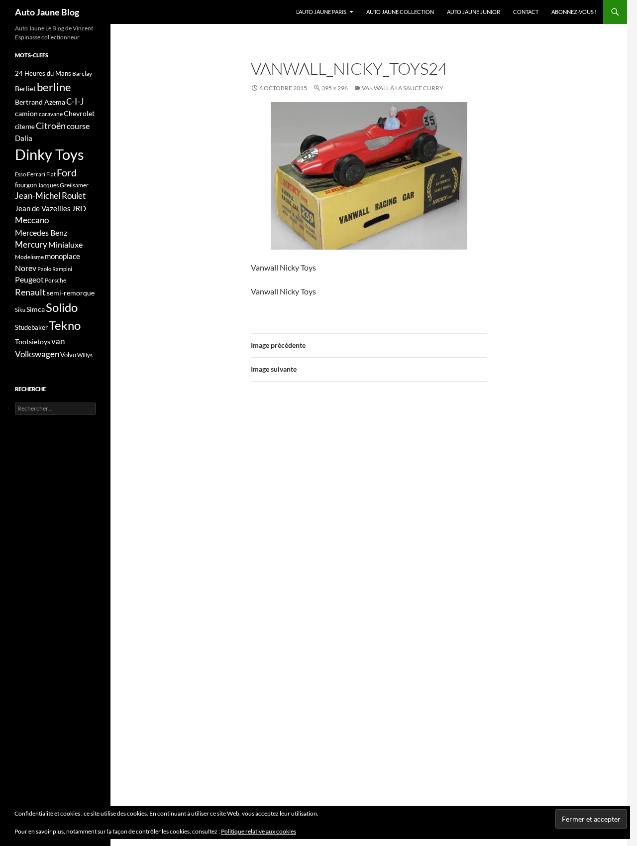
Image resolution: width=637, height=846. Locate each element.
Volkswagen (37, 354)
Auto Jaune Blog (47, 11)
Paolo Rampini (54, 269)
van (58, 341)
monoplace (62, 256)
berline (54, 87)
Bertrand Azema (40, 102)
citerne (25, 127)
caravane (51, 114)
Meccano (32, 220)
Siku (20, 309)
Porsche (55, 280)
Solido (62, 307)
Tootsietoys (32, 341)
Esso (20, 174)
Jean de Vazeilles (43, 208)
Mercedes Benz (41, 232)
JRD (79, 208)
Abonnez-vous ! (574, 11)
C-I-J (75, 101)
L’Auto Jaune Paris (321, 11)
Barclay (82, 73)
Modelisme (29, 257)
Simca (35, 309)
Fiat (51, 174)
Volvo (68, 355)
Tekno (65, 325)
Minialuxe (65, 244)
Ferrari (36, 174)
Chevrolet (79, 113)
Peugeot (29, 279)
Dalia (23, 138)
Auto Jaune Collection (400, 11)
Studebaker (31, 327)
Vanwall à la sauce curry (402, 88)
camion (26, 113)
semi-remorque (71, 292)
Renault (30, 291)
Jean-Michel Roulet (50, 196)
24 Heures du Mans (43, 73)
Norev (25, 268)
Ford (67, 172)
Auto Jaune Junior (473, 11)
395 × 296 (334, 88)
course (78, 126)
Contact (525, 11)
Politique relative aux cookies (258, 831)
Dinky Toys (49, 154)
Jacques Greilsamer (63, 185)
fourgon (26, 185)
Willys (85, 355)
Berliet (25, 88)
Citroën (51, 125)
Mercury (31, 245)
